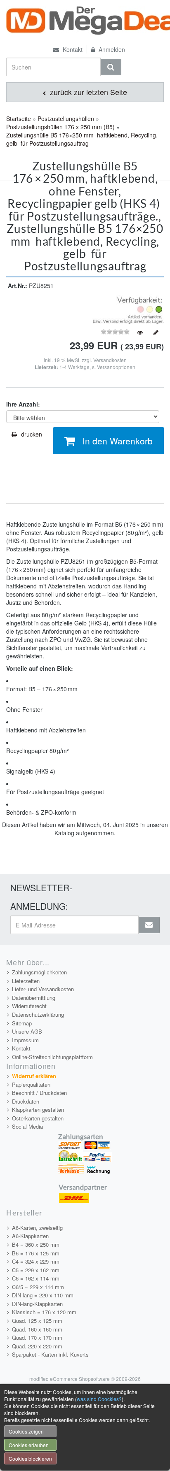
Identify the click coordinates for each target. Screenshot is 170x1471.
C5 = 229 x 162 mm (35, 1270)
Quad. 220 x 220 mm (37, 1346)
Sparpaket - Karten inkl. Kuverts (50, 1354)
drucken (31, 434)
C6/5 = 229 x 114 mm (38, 1287)
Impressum (25, 1040)
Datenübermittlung (33, 998)
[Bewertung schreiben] (156, 332)
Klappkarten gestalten (38, 1109)
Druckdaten (25, 1101)
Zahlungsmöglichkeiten (39, 972)
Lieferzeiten (26, 981)
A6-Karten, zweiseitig (37, 1228)
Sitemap (22, 1023)
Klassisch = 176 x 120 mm (44, 1312)
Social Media (27, 1126)
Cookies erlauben (29, 1444)
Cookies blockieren (30, 1458)
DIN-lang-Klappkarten (37, 1304)
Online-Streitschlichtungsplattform (52, 1057)
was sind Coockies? (99, 1398)
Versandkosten (110, 359)
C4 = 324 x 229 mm (35, 1261)
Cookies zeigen (26, 1431)
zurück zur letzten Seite (87, 91)
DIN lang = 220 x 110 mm (42, 1295)
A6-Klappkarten (30, 1236)
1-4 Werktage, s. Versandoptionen (97, 366)
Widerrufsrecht (29, 1006)
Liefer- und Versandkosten (43, 989)
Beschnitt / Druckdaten (39, 1093)
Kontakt (72, 49)
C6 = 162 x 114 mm (35, 1278)
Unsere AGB (27, 1031)
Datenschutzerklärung (38, 1014)
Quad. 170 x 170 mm (37, 1337)
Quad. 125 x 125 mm (37, 1321)
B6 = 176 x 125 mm (35, 1253)
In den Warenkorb (118, 441)
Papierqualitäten (31, 1084)
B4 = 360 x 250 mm (35, 1244)
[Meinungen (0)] (140, 332)
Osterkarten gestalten (38, 1118)
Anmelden (111, 49)
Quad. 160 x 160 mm (37, 1329)
